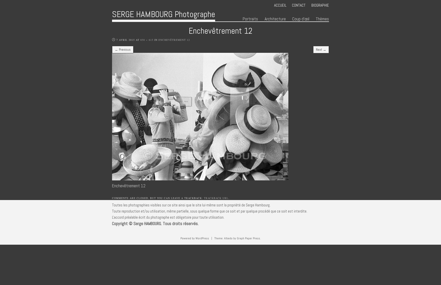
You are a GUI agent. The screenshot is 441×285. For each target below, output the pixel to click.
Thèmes (322, 19)
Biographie (320, 5)
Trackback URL (216, 198)
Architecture (275, 19)
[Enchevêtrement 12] (200, 179)
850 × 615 (146, 40)
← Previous (123, 49)
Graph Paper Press (248, 238)
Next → (321, 49)
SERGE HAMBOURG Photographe (163, 14)
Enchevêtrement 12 (174, 40)
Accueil (280, 5)
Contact (298, 5)
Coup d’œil (300, 19)
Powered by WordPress (194, 238)
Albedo (228, 238)
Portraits (250, 19)
